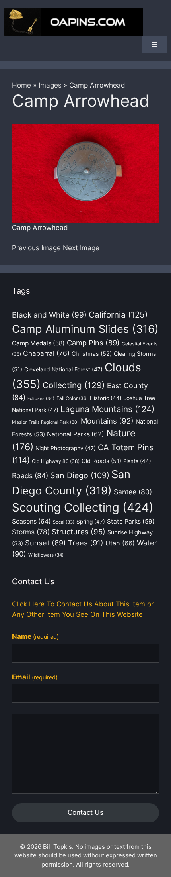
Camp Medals (38, 343)
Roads (30, 475)
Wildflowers (46, 555)
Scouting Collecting (83, 507)
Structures (78, 531)
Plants (137, 461)
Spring (90, 521)
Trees (85, 542)
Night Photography (65, 448)
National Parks (75, 434)
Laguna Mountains (107, 409)
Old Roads (101, 460)
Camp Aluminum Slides (85, 328)
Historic (106, 398)
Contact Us (85, 812)
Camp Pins (93, 342)
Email (35, 677)
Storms (31, 532)
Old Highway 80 (56, 461)
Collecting (74, 385)
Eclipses (40, 398)
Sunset (45, 542)
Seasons (31, 521)
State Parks (131, 521)
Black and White (49, 315)
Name (35, 636)
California (118, 315)
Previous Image (36, 248)
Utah (120, 543)
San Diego (79, 475)
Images (50, 85)
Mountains (107, 420)
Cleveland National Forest (63, 369)
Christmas (92, 353)
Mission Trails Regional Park (45, 422)
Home (21, 85)
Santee (133, 492)
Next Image (81, 248)
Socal (63, 522)
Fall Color (72, 398)
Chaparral (46, 353)
